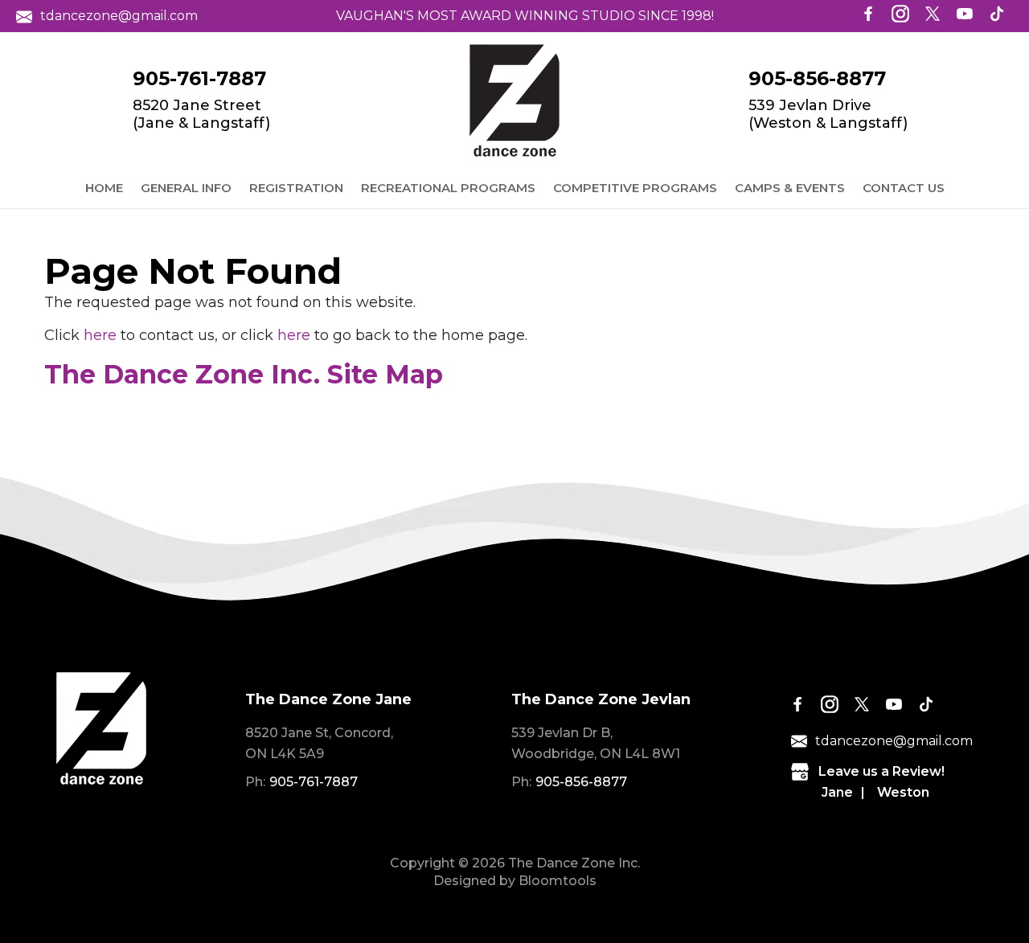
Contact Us (904, 187)
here (100, 335)
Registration (296, 187)
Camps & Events (790, 187)
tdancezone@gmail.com (119, 15)
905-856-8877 (817, 78)
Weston (903, 792)
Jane (837, 792)
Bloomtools (557, 880)
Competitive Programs (635, 187)
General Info (186, 187)
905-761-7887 (199, 78)
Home (104, 187)
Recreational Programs (448, 187)
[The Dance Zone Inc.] (514, 100)
